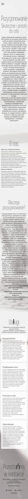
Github (15, 493)
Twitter (10, 490)
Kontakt (3, 1)
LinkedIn (19, 490)
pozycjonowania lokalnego (17, 282)
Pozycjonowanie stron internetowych (13, 259)
